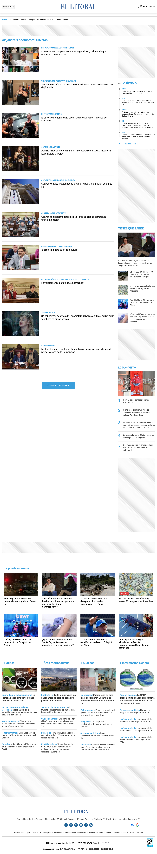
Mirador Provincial (85, 819)
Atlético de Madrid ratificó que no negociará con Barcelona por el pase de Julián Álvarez (138, 113)
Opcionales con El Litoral (123, 832)
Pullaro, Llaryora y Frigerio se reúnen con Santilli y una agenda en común (137, 91)
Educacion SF (134, 819)
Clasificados (50, 819)
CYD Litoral (62, 819)
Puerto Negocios (113, 819)
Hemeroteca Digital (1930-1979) (27, 832)
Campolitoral (22, 819)
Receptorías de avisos (52, 832)
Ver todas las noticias (129, 144)
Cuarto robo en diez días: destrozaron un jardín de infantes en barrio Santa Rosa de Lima (138, 135)
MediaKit (139, 832)
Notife (124, 819)
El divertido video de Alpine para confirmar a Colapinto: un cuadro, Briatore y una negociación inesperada (137, 124)
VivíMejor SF (99, 819)
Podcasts (72, 819)
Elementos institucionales (100, 832)
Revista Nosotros (36, 819)
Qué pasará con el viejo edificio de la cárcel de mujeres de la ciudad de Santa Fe (138, 101)
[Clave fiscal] (150, 847)
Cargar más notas (58, 385)
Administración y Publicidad (75, 832)
